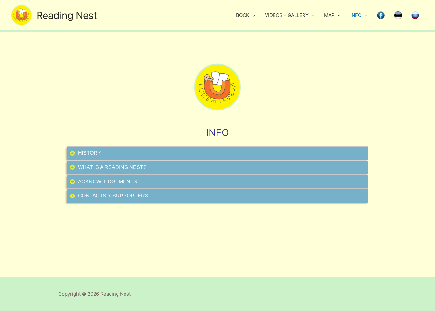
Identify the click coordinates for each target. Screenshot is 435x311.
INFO (355, 15)
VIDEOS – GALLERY (287, 15)
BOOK (242, 15)
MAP (329, 15)
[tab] (217, 153)
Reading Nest (67, 15)
